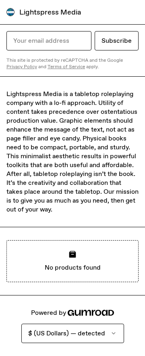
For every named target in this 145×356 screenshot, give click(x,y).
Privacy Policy (21, 66)
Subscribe (117, 40)
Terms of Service (66, 66)
